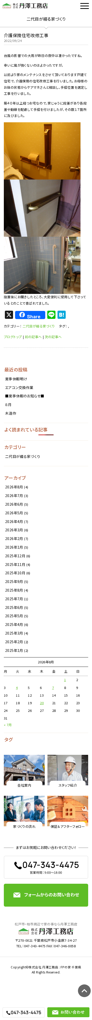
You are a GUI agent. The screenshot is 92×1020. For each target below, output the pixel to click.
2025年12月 (15, 555)
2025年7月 (14, 598)
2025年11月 (15, 564)
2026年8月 (14, 486)
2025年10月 (15, 572)
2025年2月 (14, 641)
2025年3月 (14, 633)
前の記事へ (33, 336)
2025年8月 (14, 590)
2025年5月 (14, 615)
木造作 (10, 413)
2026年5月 (14, 512)
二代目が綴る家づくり (38, 326)
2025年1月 (14, 650)
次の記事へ (53, 336)
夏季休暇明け (16, 378)
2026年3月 (14, 529)
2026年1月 (14, 547)
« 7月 (8, 724)
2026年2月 (14, 538)
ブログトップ (13, 336)
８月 (8, 404)
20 (42, 702)
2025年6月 (14, 607)
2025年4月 (14, 624)
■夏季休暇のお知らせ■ (24, 395)
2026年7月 (14, 495)
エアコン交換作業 (19, 387)
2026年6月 (14, 504)
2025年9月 (14, 581)
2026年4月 (14, 521)
